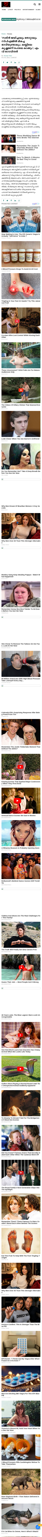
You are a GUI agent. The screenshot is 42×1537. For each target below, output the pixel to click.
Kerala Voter (8, 56)
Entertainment (28, 9)
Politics (18, 9)
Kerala (9, 34)
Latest (10, 9)
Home (4, 9)
